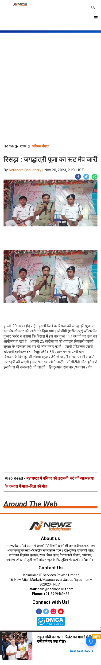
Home (9, 146)
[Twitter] (46, 611)
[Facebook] (39, 611)
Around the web (31, 504)
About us (50, 538)
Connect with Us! (50, 602)
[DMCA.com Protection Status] (50, 621)
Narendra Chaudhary (25, 170)
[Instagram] (53, 611)
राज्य (23, 146)
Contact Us (51, 568)
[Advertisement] (50, 83)
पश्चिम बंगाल (40, 146)
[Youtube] (61, 611)
